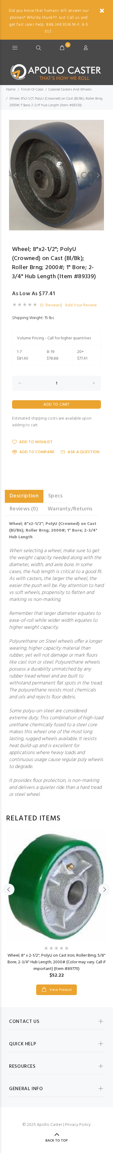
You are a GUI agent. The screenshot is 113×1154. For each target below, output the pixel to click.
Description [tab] (24, 496)
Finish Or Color (32, 90)
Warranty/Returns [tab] (70, 509)
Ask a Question (83, 452)
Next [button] (98, 175)
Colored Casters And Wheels (70, 90)
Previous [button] (14, 175)
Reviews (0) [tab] (24, 509)
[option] (56, 175)
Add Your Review (81, 305)
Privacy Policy (78, 1124)
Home (10, 90)
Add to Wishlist (35, 442)
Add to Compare (37, 452)
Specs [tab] (55, 496)
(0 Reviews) (51, 305)
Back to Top (57, 1141)
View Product (60, 990)
